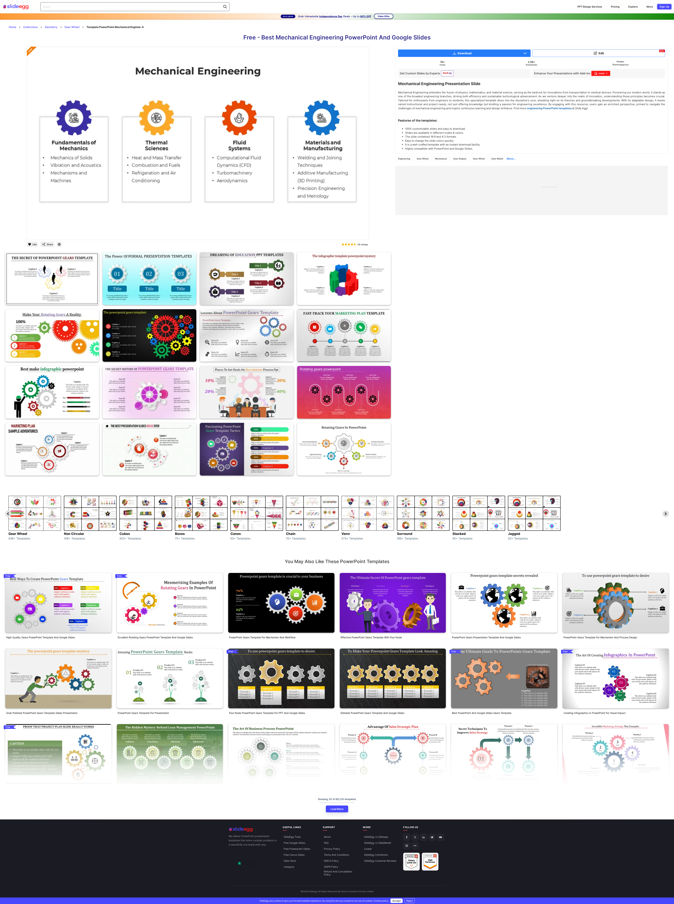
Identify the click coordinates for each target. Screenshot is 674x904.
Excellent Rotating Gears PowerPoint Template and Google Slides (155, 637)
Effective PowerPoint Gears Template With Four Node (371, 637)
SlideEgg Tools (292, 836)
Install (601, 73)
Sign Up (664, 6)
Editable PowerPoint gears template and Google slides (372, 712)
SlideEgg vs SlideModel (377, 842)
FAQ (326, 842)
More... (511, 158)
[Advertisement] (501, 190)
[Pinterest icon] (59, 244)
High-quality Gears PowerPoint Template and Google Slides (40, 637)
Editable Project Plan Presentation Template (31, 788)
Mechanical (441, 158)
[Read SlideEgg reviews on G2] (411, 862)
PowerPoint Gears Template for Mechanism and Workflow (262, 637)
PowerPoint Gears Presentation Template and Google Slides (486, 637)
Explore (633, 6)
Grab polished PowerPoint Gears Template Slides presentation (42, 712)
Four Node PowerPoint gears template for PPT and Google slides (267, 712)
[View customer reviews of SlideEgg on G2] (430, 862)
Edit (631, 52)
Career (368, 848)
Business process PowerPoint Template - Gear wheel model (263, 788)
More (650, 6)
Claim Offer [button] (384, 16)
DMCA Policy (331, 860)
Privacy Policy (332, 848)
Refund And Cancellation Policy (338, 873)
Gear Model (497, 158)
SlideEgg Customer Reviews (380, 860)
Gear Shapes (459, 158)
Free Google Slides (294, 842)
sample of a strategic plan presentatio (363, 788)
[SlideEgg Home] (253, 829)
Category (289, 866)
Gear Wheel (423, 158)
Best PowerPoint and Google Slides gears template (481, 712)
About (327, 836)
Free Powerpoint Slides (297, 848)
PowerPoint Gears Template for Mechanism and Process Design (600, 637)
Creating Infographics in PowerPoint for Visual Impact (595, 712)
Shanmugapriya (620, 64)
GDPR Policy (331, 866)
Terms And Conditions (336, 854)
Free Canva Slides (294, 854)
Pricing (615, 6)
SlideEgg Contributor (376, 854)
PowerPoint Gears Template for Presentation (143, 712)
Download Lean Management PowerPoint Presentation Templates (155, 788)
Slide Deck (290, 860)
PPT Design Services (589, 6)
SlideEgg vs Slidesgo (376, 836)
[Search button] (225, 6)
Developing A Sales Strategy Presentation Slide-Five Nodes (486, 788)
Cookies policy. (381, 900)
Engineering (404, 158)
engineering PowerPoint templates (549, 108)
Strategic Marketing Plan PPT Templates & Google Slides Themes (601, 788)
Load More (337, 808)
